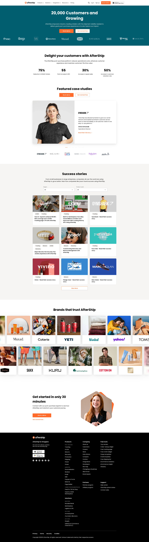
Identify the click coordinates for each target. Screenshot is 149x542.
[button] (42, 154)
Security (49, 533)
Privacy (35, 533)
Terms (42, 533)
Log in (92, 3)
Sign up (97, 3)
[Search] (89, 3)
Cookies (56, 533)
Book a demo (106, 3)
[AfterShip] (30, 3)
